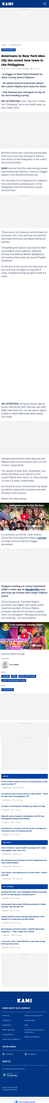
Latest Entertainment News (13, 680)
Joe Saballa (26, 69)
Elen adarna (7, 689)
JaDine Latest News (27, 676)
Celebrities (5, 834)
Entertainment (15, 45)
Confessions (6, 935)
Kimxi (14, 676)
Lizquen (5, 676)
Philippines (5, 810)
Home (3, 45)
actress (42, 537)
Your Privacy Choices (27, 1102)
